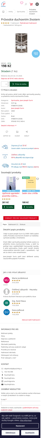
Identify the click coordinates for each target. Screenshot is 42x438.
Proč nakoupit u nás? (8, 358)
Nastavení (20, 426)
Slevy (3, 336)
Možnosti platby (7, 333)
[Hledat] (26, 4)
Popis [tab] (5, 224)
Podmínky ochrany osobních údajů (13, 347)
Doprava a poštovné (8, 339)
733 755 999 (8, 372)
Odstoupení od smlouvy (9, 355)
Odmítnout (10, 433)
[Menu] (37, 4)
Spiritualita (15, 100)
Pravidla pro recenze (8, 350)
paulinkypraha (9, 381)
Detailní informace (7, 125)
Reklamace (5, 341)
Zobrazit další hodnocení (31, 320)
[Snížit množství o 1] (9, 85)
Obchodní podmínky (8, 344)
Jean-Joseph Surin (26, 100)
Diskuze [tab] (22, 224)
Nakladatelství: (13, 25)
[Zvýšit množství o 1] (9, 83)
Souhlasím (29, 433)
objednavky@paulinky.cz (13, 369)
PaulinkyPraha (9, 375)
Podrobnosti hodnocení (28, 23)
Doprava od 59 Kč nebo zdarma (12, 78)
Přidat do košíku (20, 84)
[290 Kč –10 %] (11, 183)
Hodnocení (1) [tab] (13, 224)
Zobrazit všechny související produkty (21, 218)
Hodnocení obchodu (8, 352)
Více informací (26, 420)
